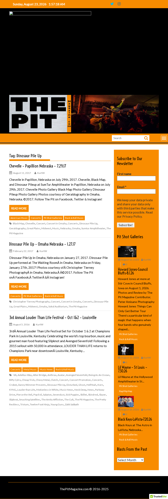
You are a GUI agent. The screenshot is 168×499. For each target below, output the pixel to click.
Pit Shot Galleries (53, 218)
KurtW (41, 172)
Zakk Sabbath (72, 404)
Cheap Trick (28, 379)
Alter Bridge (39, 374)
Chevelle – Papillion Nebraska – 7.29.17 (37, 166)
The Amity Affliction (52, 399)
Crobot (13, 384)
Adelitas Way (25, 374)
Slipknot (13, 399)
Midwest (46, 228)
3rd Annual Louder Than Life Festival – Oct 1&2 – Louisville (52, 317)
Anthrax (52, 374)
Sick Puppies (72, 394)
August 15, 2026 (130, 357)
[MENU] (164, 138)
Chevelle (30, 223)
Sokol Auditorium (57, 306)
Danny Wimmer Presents (32, 384)
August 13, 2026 (130, 409)
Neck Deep (80, 389)
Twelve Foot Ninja (39, 404)
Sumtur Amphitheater (93, 228)
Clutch (54, 379)
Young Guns (57, 404)
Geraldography (17, 228)
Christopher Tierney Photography (31, 301)
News (90, 389)
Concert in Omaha (57, 223)
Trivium (24, 404)
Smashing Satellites (29, 399)
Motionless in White (47, 389)
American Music (19, 218)
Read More (19, 208)
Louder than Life (26, 389)
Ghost (81, 384)
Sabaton (47, 394)
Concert (40, 223)
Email (121, 187)
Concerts (36, 218)
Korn (100, 384)
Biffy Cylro (15, 379)
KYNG (12, 389)
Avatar (61, 374)
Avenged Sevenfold (76, 374)
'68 (14, 374)
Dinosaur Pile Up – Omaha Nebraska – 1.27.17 (42, 244)
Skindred (93, 394)
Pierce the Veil (24, 394)
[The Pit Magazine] (84, 131)
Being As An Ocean (99, 374)
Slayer (102, 394)
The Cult (69, 399)
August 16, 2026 (130, 259)
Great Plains (33, 228)
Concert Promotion (80, 379)
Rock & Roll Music (74, 218)
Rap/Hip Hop (125, 391)
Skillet (83, 394)
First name (124, 174)
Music (55, 228)
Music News (46, 369)
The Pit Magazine (78, 306)
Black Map (18, 223)
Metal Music (30, 369)
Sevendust (59, 394)
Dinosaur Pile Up (88, 223)
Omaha (76, 228)
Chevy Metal (43, 379)
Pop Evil (37, 394)
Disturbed (71, 384)
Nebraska (65, 228)
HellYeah (91, 384)
